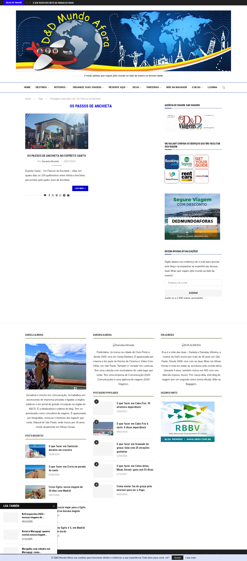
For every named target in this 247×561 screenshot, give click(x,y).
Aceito (177, 557)
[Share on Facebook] (49, 195)
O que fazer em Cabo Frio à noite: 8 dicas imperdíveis (132, 425)
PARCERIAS (153, 87)
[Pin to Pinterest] (57, 195)
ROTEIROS (60, 87)
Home (27, 87)
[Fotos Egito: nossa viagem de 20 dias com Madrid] (35, 492)
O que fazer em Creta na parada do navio (53, 3)
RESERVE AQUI (117, 87)
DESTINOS (41, 87)
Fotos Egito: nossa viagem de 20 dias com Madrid (66, 488)
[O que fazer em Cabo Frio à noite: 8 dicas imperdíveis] (103, 428)
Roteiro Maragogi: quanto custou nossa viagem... (36, 533)
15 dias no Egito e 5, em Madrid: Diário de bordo (67, 529)
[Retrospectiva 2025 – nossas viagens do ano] (10, 517)
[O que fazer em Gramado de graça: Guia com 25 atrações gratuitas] (103, 449)
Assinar (193, 293)
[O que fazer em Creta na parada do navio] (35, 471)
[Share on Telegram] (64, 195)
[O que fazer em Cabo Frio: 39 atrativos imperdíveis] (103, 408)
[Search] (223, 87)
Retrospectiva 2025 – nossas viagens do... (33, 516)
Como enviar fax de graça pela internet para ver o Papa (134, 488)
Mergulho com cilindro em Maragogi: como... (36, 550)
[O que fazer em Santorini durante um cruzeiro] (35, 451)
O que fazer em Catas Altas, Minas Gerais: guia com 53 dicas (135, 467)
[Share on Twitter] (53, 195)
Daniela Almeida (50, 161)
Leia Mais (79, 188)
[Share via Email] (68, 195)
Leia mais (191, 557)
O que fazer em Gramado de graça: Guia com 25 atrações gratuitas (133, 447)
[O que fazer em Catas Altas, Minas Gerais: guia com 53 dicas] (103, 471)
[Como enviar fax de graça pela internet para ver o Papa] (103, 491)
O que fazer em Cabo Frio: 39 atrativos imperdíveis (133, 405)
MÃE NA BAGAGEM (176, 87)
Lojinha (212, 87)
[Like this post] (45, 195)
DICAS (136, 87)
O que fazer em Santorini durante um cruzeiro (63, 448)
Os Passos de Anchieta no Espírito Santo (56, 155)
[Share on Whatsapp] (60, 195)
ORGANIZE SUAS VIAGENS (87, 87)
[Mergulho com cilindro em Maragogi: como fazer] (10, 552)
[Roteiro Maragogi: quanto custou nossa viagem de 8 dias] (10, 535)
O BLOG (196, 87)
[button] (26, 2)
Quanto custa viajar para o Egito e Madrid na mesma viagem (67, 509)
